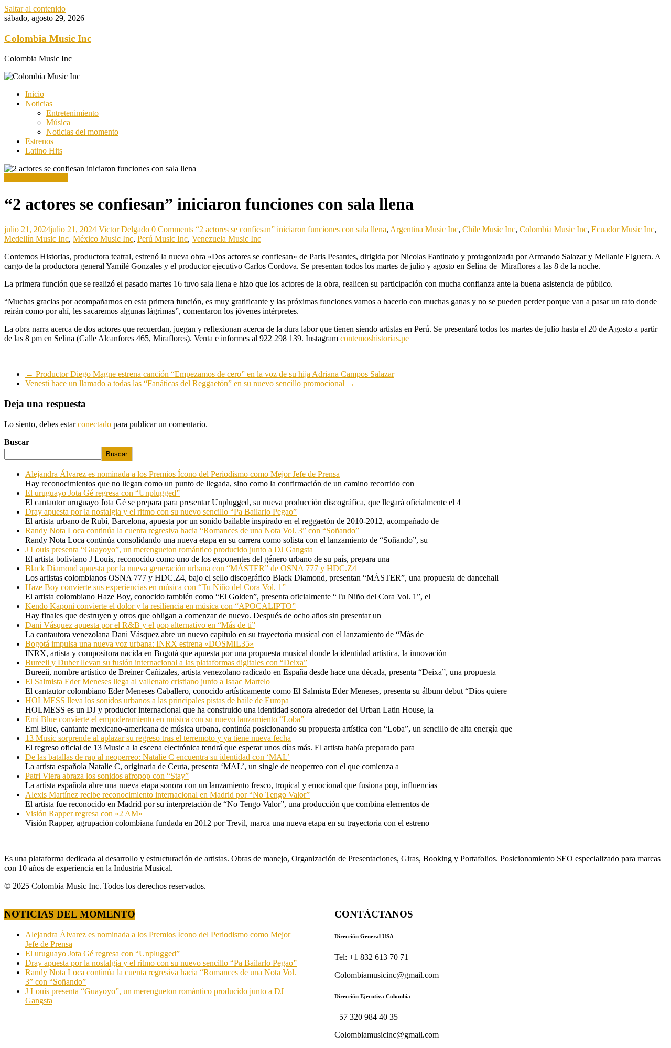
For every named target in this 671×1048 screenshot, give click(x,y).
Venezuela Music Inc (226, 238)
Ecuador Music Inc (622, 229)
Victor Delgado (125, 229)
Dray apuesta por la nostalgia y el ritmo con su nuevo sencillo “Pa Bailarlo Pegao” (161, 511)
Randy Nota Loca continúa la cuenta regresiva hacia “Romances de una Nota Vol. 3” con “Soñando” (192, 530)
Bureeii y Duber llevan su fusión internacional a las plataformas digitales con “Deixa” (166, 662)
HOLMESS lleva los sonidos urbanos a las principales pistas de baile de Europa (157, 700)
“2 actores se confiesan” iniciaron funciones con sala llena (291, 229)
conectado (94, 424)
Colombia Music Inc (47, 38)
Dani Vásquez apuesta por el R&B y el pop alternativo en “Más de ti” (140, 624)
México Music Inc (103, 238)
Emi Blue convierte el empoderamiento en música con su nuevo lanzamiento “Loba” (164, 719)
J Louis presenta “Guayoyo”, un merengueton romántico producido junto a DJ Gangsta (169, 549)
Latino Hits (43, 150)
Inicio (34, 94)
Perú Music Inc (162, 238)
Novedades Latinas (36, 177)
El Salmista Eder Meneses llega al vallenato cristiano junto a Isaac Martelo (147, 681)
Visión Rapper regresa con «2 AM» (84, 813)
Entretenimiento (72, 112)
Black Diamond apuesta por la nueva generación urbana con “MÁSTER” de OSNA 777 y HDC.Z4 (190, 568)
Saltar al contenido (35, 8)
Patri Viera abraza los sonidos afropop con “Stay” (107, 775)
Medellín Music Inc (36, 238)
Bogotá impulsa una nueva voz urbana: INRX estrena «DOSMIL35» (139, 643)
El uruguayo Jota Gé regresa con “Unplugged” (102, 492)
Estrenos (39, 141)
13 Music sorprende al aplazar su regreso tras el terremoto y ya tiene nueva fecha (158, 738)
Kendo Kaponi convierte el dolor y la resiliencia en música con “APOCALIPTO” (160, 606)
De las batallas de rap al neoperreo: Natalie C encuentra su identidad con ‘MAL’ (157, 756)
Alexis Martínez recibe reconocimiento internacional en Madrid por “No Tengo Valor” (167, 794)
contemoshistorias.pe (374, 338)
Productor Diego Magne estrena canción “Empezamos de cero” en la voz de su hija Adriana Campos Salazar (209, 373)
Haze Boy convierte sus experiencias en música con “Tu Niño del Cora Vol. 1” (155, 587)
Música (58, 122)
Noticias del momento (82, 131)
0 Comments (172, 229)
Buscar (16, 442)
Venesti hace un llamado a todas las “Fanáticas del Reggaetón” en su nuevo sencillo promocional (190, 383)
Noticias (38, 103)
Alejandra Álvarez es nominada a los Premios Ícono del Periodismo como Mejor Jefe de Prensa (182, 474)
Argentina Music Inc (424, 229)
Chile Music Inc (488, 229)
